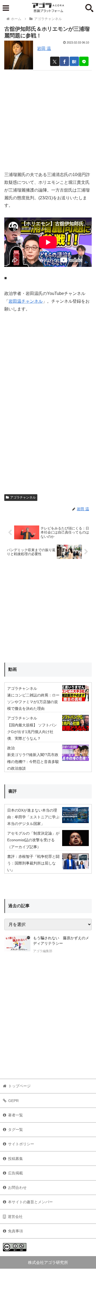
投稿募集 (15, 1158)
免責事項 (15, 1231)
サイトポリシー (21, 1144)
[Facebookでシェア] (64, 61)
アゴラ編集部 (42, 951)
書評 (12, 791)
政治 (11, 748)
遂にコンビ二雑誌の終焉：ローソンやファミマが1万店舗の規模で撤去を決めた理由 (33, 702)
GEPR (13, 1101)
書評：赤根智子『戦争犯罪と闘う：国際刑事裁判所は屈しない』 (33, 863)
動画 (12, 669)
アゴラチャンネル (23, 497)
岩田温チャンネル (26, 301)
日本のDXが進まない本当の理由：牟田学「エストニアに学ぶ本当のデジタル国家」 (33, 817)
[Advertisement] (48, 119)
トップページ (19, 1086)
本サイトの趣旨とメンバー (30, 1202)
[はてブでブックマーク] (74, 61)
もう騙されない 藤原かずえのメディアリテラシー (61, 940)
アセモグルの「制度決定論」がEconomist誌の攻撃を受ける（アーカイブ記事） (33, 840)
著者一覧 (15, 1115)
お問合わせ (17, 1187)
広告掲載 (15, 1173)
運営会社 (15, 1216)
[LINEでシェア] (84, 61)
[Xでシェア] (54, 61)
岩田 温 (44, 48)
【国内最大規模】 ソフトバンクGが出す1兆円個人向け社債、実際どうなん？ (32, 732)
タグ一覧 (15, 1129)
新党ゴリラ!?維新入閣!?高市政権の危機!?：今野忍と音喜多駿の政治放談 (33, 761)
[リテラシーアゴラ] (17, 945)
